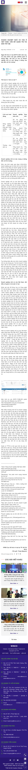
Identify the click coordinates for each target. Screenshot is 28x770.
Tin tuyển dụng (15, 653)
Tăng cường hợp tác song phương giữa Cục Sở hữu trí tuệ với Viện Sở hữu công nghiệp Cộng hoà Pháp (14, 600)
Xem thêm (13, 583)
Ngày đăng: (3, 49)
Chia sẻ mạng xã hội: (7, 554)
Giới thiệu (5, 653)
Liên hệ (23, 653)
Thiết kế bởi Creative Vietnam (14, 768)
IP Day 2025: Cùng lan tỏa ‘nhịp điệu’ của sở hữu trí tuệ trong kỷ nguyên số (14, 575)
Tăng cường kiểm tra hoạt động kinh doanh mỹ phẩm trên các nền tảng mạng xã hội (14, 625)
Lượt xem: (22, 49)
